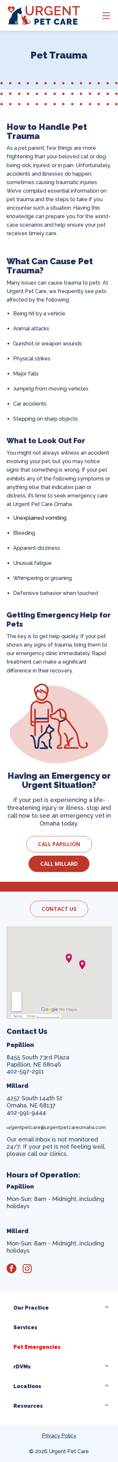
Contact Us (59, 909)
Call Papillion (59, 844)
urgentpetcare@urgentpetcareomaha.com (57, 1127)
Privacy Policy (59, 1436)
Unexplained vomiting (40, 518)
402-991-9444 (26, 1112)
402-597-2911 (25, 1071)
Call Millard (59, 863)
